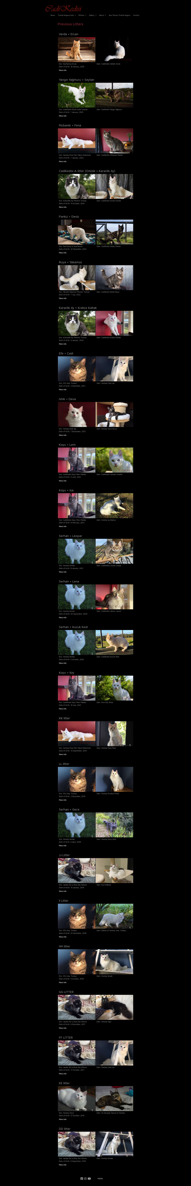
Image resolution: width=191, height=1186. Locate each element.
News (53, 15)
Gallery (92, 15)
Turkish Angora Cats (66, 15)
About (102, 15)
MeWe (100, 1178)
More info (62, 70)
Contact (136, 15)
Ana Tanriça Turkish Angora (119, 15)
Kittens (81, 15)
